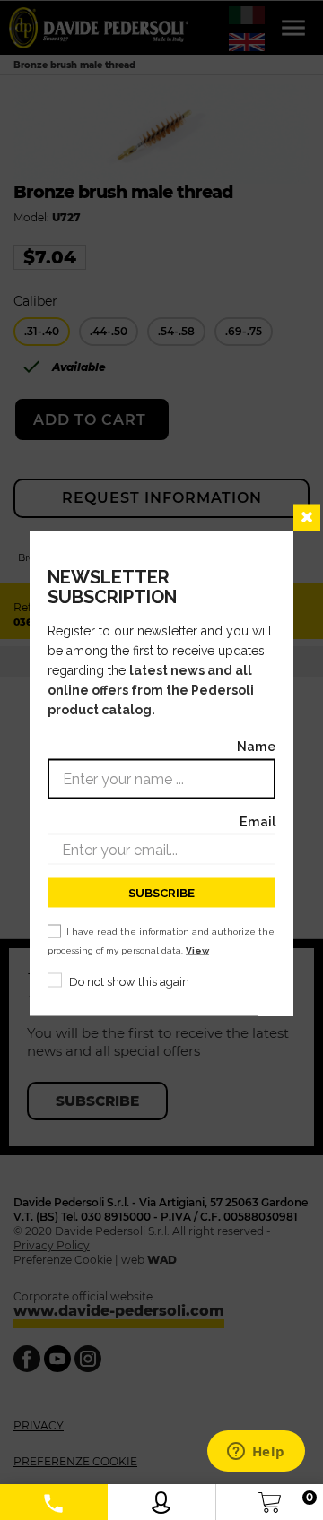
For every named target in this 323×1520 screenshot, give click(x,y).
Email (257, 821)
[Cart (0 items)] (269, 1498)
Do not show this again (129, 982)
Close (306, 518)
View (197, 950)
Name (256, 746)
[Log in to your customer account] (161, 1498)
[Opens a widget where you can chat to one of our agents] (255, 1452)
